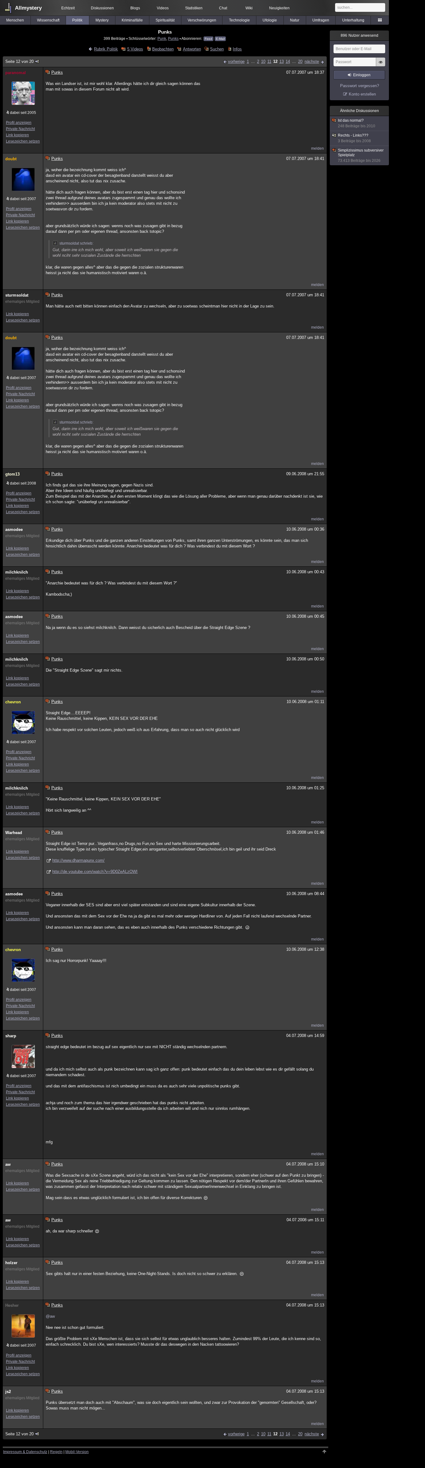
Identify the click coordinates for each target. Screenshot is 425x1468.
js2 (8, 1391)
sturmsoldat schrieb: (76, 243)
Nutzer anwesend (359, 35)
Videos (163, 8)
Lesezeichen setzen (23, 141)
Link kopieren (17, 135)
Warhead (13, 832)
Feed (208, 38)
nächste (312, 61)
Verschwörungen (202, 20)
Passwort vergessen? (359, 85)
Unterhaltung (353, 20)
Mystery (102, 20)
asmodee (14, 529)
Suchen (217, 49)
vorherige (236, 61)
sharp (10, 1036)
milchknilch (16, 572)
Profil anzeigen (18, 122)
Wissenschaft (48, 20)
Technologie (239, 20)
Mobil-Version (77, 1452)
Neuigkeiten (279, 8)
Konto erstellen (362, 94)
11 (269, 61)
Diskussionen (102, 8)
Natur (294, 20)
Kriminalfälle (132, 20)
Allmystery (28, 8)
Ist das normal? (356, 123)
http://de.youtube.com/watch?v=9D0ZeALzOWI (95, 871)
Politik (77, 20)
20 (300, 61)
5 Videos (135, 49)
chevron (13, 702)
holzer (11, 1262)
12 (275, 61)
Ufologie (270, 20)
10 (263, 61)
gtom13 (12, 474)
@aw (50, 1316)
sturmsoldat (16, 295)
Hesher (12, 1305)
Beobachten (163, 49)
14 (288, 61)
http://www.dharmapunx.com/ (78, 860)
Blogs (135, 8)
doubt (10, 159)
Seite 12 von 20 (19, 61)
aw (8, 1164)
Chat (223, 8)
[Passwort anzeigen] (380, 65)
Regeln (56, 1452)
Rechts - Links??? (354, 138)
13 (281, 61)
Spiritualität (165, 20)
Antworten (192, 49)
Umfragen (320, 20)
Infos (237, 49)
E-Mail (220, 38)
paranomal (15, 72)
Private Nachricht (20, 129)
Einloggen (362, 75)
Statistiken (194, 8)
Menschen (15, 20)
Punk (161, 38)
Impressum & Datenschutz (25, 1452)
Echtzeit (68, 8)
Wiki (249, 8)
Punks (173, 38)
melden (317, 148)
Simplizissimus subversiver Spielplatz (361, 155)
